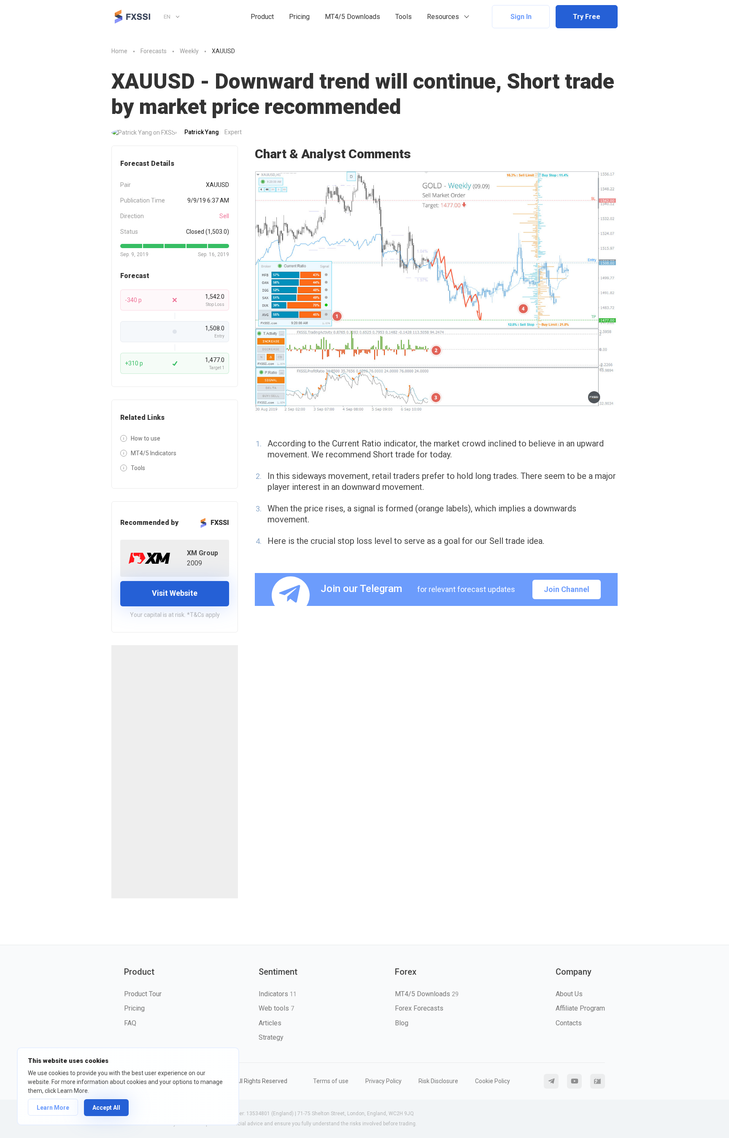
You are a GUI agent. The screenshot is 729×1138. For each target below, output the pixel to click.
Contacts (569, 1023)
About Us (569, 994)
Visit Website (174, 593)
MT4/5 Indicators (153, 453)
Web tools (276, 1008)
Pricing (299, 17)
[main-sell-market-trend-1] (436, 292)
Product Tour (143, 994)
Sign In (521, 17)
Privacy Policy (383, 1081)
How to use (145, 438)
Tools (403, 17)
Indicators (278, 994)
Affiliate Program (580, 1008)
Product (262, 17)
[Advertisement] (174, 771)
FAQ (130, 1023)
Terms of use (330, 1081)
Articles (270, 1023)
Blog (401, 1023)
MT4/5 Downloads (352, 17)
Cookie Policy (492, 1081)
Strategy (271, 1037)
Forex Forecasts (419, 1008)
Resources (443, 17)
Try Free (586, 17)
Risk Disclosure (438, 1081)
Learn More (53, 1107)
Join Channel (566, 589)
